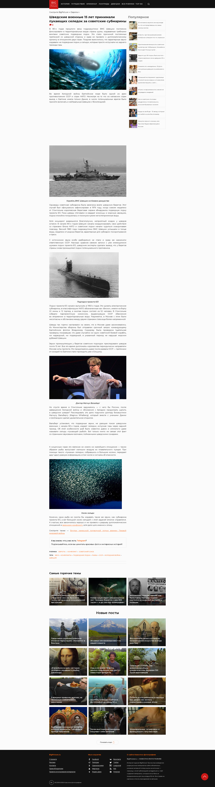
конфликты (66, 555)
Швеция (53, 558)
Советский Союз (86, 551)
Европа (74, 12)
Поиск (155, 4)
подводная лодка (81, 555)
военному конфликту (72, 525)
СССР (101, 555)
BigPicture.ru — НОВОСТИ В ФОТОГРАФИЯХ (144, 759)
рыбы (94, 555)
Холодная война (112, 555)
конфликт (72, 551)
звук (57, 555)
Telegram (81, 541)
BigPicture (63, 12)
